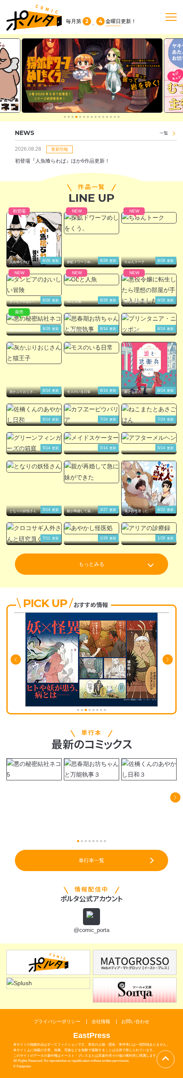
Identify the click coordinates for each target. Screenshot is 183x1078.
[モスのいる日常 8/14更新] (91, 347)
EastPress (91, 1035)
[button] (65, 117)
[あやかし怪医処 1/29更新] (91, 528)
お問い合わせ (135, 1021)
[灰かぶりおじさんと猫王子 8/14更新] (34, 353)
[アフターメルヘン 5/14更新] (149, 438)
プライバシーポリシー (57, 1021)
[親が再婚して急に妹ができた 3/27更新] (91, 472)
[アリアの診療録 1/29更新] (149, 528)
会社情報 (101, 1021)
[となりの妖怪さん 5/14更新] (34, 466)
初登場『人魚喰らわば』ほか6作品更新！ (62, 161)
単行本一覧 (91, 860)
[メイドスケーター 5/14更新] (91, 438)
